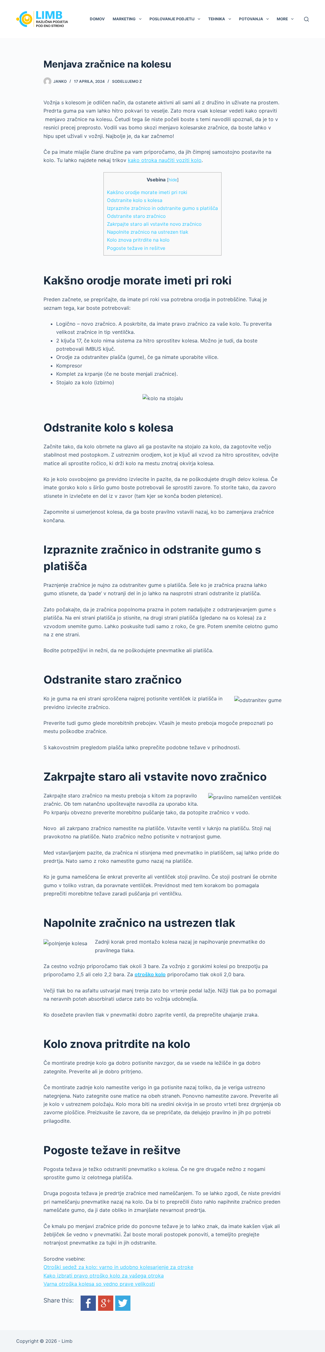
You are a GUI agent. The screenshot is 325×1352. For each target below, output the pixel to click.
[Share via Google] (105, 1303)
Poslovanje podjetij (172, 18)
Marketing (124, 18)
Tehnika (216, 18)
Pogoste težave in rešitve (136, 248)
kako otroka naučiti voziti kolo (165, 160)
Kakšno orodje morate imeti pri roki (147, 192)
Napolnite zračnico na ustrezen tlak (147, 232)
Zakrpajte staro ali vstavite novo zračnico (154, 224)
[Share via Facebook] (88, 1303)
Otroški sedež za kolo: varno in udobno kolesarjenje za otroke (118, 1267)
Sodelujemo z (127, 81)
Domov (97, 18)
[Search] (306, 19)
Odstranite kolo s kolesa (134, 200)
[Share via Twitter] (122, 1303)
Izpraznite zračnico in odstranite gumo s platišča (162, 208)
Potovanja (251, 18)
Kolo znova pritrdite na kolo (138, 240)
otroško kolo (150, 974)
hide (173, 179)
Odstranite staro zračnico (136, 216)
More (282, 18)
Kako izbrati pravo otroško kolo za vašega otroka (103, 1275)
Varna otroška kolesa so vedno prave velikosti (99, 1284)
